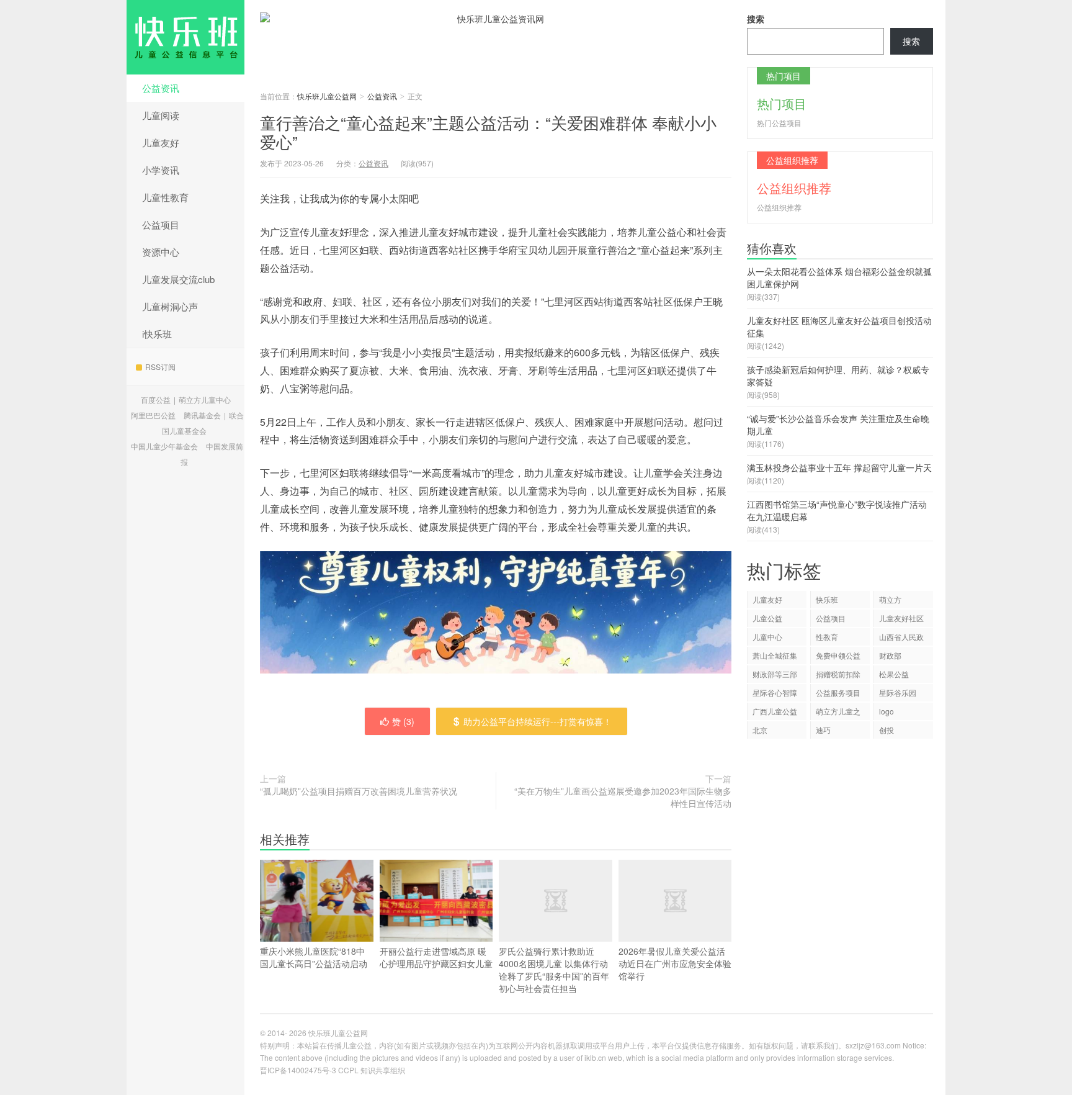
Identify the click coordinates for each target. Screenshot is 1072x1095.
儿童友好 (160, 142)
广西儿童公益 (775, 711)
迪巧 (823, 729)
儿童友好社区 (901, 618)
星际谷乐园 (897, 692)
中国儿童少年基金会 (164, 446)
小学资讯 (160, 169)
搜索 (755, 18)
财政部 (890, 655)
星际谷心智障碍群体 (775, 694)
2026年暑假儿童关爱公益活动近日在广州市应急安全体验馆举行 (675, 963)
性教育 (827, 636)
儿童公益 (767, 618)
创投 (886, 729)
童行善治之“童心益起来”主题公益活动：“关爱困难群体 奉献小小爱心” (488, 131)
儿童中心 (767, 636)
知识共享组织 (382, 1070)
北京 (760, 729)
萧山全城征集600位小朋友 (775, 657)
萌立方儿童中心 (205, 399)
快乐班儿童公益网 (185, 37)
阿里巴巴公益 (153, 415)
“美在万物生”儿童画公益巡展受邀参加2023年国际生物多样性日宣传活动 (622, 797)
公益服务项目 (838, 692)
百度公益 (156, 399)
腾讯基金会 (202, 415)
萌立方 (890, 599)
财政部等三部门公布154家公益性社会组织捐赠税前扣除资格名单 (775, 676)
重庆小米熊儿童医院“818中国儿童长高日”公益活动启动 (313, 957)
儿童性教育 (165, 197)
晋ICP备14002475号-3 (298, 1070)
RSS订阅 (160, 366)
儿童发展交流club (178, 279)
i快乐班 (157, 333)
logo (886, 711)
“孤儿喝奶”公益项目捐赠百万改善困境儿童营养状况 (358, 791)
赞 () (403, 721)
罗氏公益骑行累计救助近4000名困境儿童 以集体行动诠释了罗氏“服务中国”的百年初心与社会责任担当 (554, 969)
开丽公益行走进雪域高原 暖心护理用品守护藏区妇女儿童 (436, 957)
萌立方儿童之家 (838, 713)
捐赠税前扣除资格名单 (838, 676)
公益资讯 (160, 87)
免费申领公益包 (838, 657)
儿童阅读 (160, 115)
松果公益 (894, 674)
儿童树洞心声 (170, 306)
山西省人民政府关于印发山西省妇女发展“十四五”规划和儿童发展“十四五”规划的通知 (902, 638)
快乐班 (827, 599)
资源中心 (160, 251)
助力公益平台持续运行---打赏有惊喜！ (537, 721)
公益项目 (160, 224)
